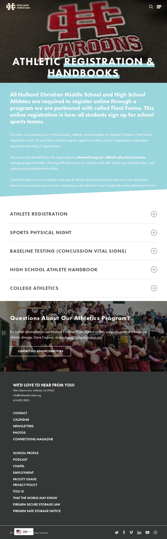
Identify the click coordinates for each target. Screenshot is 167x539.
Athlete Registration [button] (39, 214)
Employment (23, 472)
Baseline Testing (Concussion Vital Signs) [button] (68, 251)
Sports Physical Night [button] (40, 232)
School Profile (25, 453)
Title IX (18, 491)
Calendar (21, 419)
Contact (20, 413)
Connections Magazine (33, 439)
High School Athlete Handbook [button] (54, 269)
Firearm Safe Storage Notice (37, 511)
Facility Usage (24, 479)
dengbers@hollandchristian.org (80, 337)
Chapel (18, 466)
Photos (19, 433)
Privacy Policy (25, 485)
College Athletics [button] (34, 288)
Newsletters (23, 426)
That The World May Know (35, 498)
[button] (159, 6)
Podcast (20, 459)
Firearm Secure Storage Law (36, 504)
